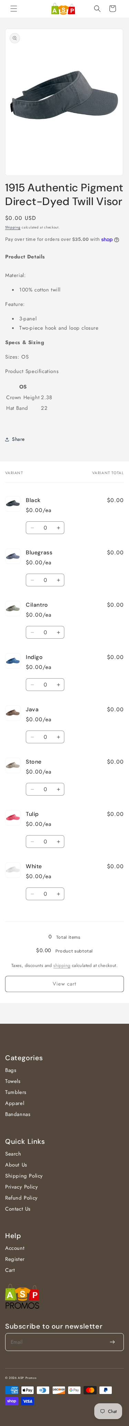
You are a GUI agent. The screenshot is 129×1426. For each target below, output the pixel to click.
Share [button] (18, 439)
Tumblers (15, 1092)
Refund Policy (21, 1198)
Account (14, 1248)
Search (13, 1154)
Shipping (13, 227)
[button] (13, 8)
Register (15, 1259)
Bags (10, 1070)
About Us (16, 1165)
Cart (10, 1270)
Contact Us (18, 1209)
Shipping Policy (24, 1176)
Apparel (14, 1103)
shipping (61, 965)
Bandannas (17, 1114)
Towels (13, 1081)
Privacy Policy (21, 1187)
